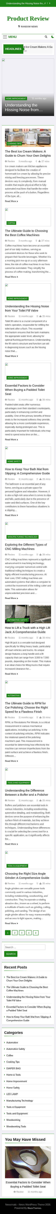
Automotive (14, 695)
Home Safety (14, 461)
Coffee (11, 223)
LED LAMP (12, 1094)
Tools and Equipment (19, 783)
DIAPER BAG (13, 1068)
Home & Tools (13, 1074)
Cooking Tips (14, 144)
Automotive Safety (17, 620)
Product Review (28, 18)
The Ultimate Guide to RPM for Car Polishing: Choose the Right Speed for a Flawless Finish (26, 707)
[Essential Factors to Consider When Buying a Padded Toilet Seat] (28, 87)
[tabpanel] (28, 1170)
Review (11, 161)
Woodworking (13, 1120)
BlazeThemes (34, 1208)
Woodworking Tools (16, 1126)
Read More (10, 201)
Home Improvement (16, 98)
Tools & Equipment (17, 866)
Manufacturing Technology (22, 537)
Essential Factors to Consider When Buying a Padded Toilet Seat (26, 3)
